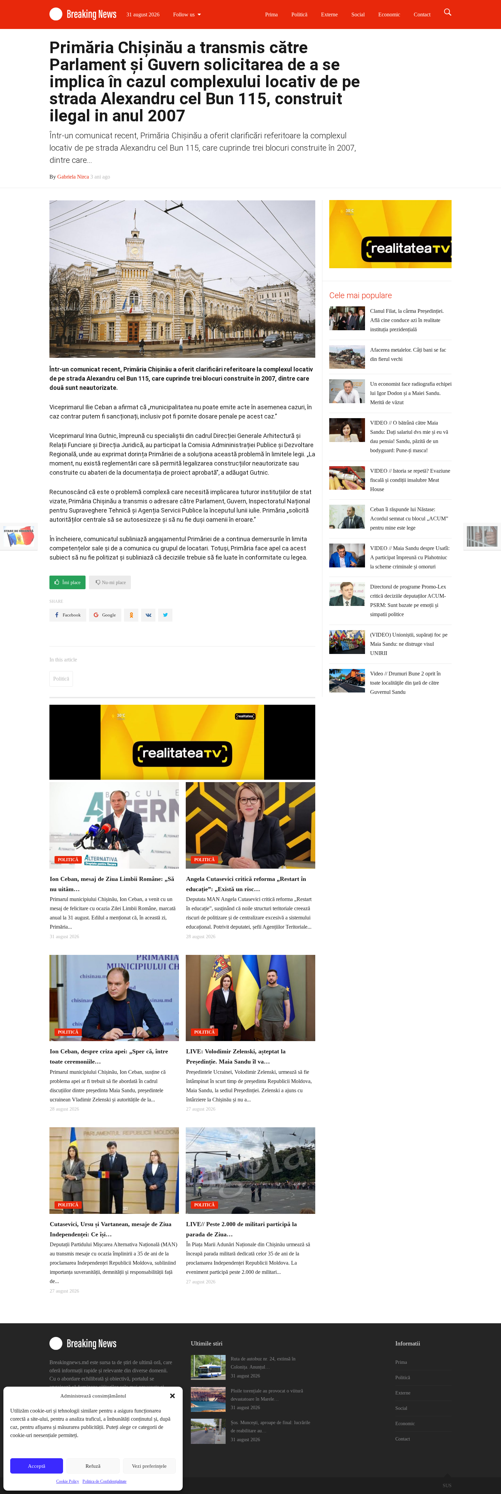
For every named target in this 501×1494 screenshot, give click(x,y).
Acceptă (36, 1466)
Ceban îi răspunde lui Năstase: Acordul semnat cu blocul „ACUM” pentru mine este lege (409, 518)
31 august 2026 (143, 14)
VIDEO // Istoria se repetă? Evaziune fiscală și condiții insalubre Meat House (410, 480)
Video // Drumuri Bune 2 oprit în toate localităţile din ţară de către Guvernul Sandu (405, 683)
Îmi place (70, 582)
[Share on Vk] (148, 615)
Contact (422, 14)
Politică (299, 14)
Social (358, 14)
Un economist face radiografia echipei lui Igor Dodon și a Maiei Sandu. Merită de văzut (411, 393)
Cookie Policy (67, 1481)
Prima (271, 14)
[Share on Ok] (131, 615)
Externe (329, 14)
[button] (172, 1395)
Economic (389, 14)
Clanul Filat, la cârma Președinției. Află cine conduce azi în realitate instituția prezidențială (407, 320)
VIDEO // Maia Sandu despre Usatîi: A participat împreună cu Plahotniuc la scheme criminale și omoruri (410, 557)
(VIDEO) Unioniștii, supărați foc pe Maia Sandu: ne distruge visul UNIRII (408, 644)
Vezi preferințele (149, 1466)
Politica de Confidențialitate (104, 1481)
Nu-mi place (113, 582)
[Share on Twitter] (165, 615)
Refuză (93, 1466)
